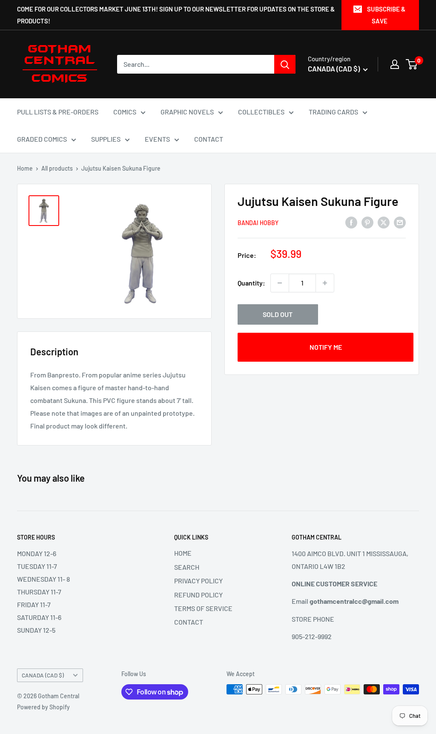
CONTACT (208, 139)
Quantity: (251, 283)
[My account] (394, 64)
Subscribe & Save (386, 15)
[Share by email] (400, 221)
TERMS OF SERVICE (203, 608)
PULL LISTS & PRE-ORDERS (57, 112)
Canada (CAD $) (43, 675)
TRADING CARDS (333, 112)
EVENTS (157, 139)
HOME (183, 553)
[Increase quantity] (325, 283)
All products (57, 168)
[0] (412, 64)
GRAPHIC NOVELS (187, 112)
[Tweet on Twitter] (384, 221)
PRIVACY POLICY (198, 581)
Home (25, 168)
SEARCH (186, 567)
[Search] (284, 64)
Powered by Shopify (43, 707)
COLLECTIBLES (261, 112)
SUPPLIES (105, 139)
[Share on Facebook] (351, 221)
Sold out (278, 314)
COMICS (124, 112)
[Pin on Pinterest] (367, 221)
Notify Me (326, 347)
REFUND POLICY (198, 595)
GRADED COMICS (42, 139)
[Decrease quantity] (280, 283)
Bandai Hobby (258, 222)
